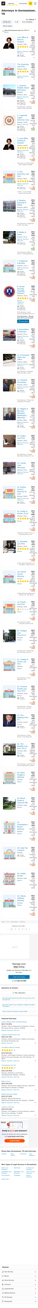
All (17, 22)
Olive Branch (13, 1154)
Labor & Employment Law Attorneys (18, 1026)
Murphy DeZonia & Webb (9, 1094)
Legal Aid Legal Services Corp (10, 1034)
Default (31, 19)
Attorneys (20, 44)
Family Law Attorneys (14, 1039)
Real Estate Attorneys (14, 1098)
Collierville (23, 1154)
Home (3, 922)
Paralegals (27, 122)
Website (19, 51)
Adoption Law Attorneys (28, 1039)
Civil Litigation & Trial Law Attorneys (18, 1111)
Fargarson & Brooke (7, 1107)
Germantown (14, 922)
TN (8, 922)
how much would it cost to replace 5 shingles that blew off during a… (18, 1005)
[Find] (30, 3)
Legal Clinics (5, 1179)
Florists (26, 384)
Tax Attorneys (5, 1175)
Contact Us (21, 302)
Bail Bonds (17, 1168)
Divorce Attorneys (29, 1176)
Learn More (24, 321)
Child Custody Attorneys (30, 1172)
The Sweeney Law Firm (23, 65)
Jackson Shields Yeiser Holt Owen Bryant (14, 1022)
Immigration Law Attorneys (6, 1172)
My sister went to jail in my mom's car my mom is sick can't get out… (18, 998)
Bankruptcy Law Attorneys (15, 1073)
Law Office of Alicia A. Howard (22, 39)
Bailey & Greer (5, 1081)
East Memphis (32, 1154)
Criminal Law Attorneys (30, 1168)
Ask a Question (20, 993)
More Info (20, 53)
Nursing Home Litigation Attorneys (18, 1085)
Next (29, 929)
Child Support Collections (15, 1055)
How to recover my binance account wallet (15, 1011)
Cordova (3, 1154)
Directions (26, 51)
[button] (35, 3)
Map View (8, 22)
